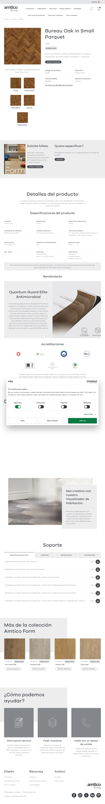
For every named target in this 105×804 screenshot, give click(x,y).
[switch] (41, 406)
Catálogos (33, 777)
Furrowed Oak (10, 664)
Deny (22, 421)
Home (6, 19)
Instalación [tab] (45, 555)
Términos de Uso (29, 792)
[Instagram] (80, 795)
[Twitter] (86, 795)
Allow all (82, 421)
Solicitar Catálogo (35, 167)
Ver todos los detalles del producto (59, 85)
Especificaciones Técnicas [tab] (19, 555)
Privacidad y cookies (12, 792)
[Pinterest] (98, 795)
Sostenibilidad (34, 785)
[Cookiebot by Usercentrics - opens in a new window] (88, 381)
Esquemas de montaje (12, 781)
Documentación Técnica (38, 781)
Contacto (77, 9)
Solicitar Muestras (53, 62)
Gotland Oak (35, 664)
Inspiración (41, 9)
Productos (30, 9)
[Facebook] (74, 795)
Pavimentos (8, 777)
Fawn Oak (85, 664)
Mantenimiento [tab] (66, 555)
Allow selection (52, 421)
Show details (88, 414)
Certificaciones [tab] (89, 555)
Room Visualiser (9, 785)
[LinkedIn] (92, 795)
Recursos (53, 9)
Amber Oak (59, 664)
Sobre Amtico (65, 9)
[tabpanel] (52, 581)
